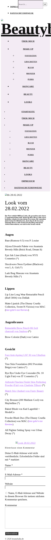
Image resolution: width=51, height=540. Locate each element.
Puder (31, 79)
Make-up (28, 49)
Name (9, 465)
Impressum (15, 7)
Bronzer (30, 73)
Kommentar (11, 505)
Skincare (28, 86)
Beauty (28, 94)
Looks (28, 102)
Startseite (28, 33)
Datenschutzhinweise (22, 13)
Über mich (28, 41)
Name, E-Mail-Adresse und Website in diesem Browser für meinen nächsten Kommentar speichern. (24, 496)
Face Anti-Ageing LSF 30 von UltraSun (25, 355)
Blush (31, 68)
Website (9, 483)
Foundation (31, 56)
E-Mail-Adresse (13, 474)
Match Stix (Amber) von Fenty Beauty (24, 391)
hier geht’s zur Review (17, 310)
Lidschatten (30, 62)
